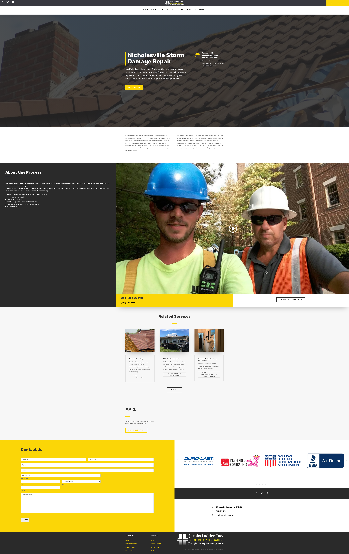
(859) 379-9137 (200, 10)
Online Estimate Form (290, 300)
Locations (186, 10)
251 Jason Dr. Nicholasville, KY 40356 (229, 507)
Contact (164, 10)
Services (173, 10)
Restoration (129, 550)
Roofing (127, 540)
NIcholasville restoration (174, 374)
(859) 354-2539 (128, 302)
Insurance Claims (130, 547)
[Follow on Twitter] (7, 2)
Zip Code (23, 490)
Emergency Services (131, 543)
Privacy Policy (155, 547)
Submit (25, 520)
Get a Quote (134, 87)
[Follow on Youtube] (13, 2)
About (153, 10)
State (63, 484)
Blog (152, 540)
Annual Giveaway (156, 543)
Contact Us (337, 3)
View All (174, 390)
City (22, 484)
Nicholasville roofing (140, 376)
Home (145, 10)
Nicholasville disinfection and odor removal (209, 374)
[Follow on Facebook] (2, 2)
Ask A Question (136, 430)
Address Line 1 (25, 478)
